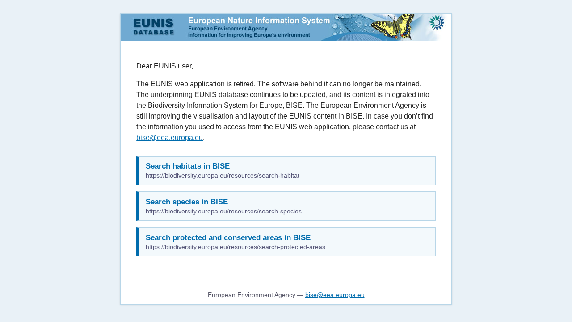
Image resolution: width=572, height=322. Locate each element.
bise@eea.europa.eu (169, 137)
